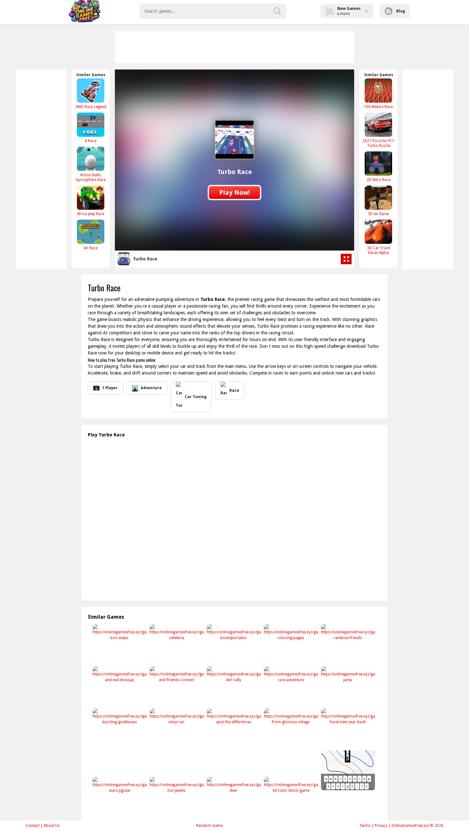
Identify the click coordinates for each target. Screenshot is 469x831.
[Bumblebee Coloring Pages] (290, 644)
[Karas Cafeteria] (176, 644)
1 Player (110, 388)
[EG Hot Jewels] (176, 796)
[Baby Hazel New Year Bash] (347, 728)
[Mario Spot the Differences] (233, 728)
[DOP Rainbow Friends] (347, 644)
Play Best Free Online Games (85, 11)
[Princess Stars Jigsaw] (119, 796)
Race (234, 390)
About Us (52, 825)
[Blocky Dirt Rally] (233, 686)
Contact (33, 825)
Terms (364, 825)
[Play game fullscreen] (346, 259)
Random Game (209, 825)
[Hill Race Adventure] (290, 686)
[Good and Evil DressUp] (119, 686)
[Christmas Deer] (233, 796)
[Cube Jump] (347, 686)
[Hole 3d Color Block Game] (290, 796)
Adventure (151, 388)
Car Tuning (195, 397)
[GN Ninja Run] (176, 728)
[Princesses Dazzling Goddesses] (119, 728)
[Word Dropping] (347, 770)
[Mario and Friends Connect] (176, 686)
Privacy (381, 825)
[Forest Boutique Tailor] (233, 644)
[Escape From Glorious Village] (290, 728)
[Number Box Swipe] (119, 644)
